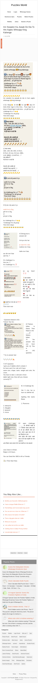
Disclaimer (29, 660)
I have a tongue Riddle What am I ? (15, 504)
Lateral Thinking (6, 653)
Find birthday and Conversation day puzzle (17, 508)
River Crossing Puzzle (7, 650)
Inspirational (22, 643)
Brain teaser (15, 640)
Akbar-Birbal (23, 650)
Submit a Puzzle (26, 21)
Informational (23, 647)
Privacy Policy (22, 674)
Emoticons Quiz (9, 16)
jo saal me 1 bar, (24, 245)
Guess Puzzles (28, 640)
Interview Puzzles (25, 653)
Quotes (23, 663)
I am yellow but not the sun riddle (14, 525)
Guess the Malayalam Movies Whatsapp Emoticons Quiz (18, 568)
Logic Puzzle (17, 633)
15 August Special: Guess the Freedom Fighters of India (18, 594)
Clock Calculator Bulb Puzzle (18, 581)
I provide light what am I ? (12, 532)
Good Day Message (7, 663)
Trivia (13, 660)
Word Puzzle (14, 636)
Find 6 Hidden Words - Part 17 (19, 607)
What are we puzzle (10, 521)
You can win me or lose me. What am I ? (16, 511)
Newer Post (13, 552)
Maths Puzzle (22, 636)
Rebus (16, 650)
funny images (15, 647)
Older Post (20, 552)
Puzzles (19, 16)
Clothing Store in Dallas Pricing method (16, 528)
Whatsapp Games (25, 12)
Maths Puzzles (29, 16)
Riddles (9, 21)
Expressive (29, 657)
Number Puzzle (30, 643)
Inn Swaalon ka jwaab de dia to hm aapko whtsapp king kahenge (18, 30)
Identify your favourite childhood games (16, 501)
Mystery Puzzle (6, 647)
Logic (15, 12)
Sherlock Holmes (6, 657)
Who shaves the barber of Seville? (15, 515)
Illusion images (6, 660)
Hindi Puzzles (15, 653)
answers (15, 643)
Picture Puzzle (5, 636)
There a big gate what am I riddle (14, 518)
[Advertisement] (16, 51)
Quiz (31, 633)
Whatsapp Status (20, 660)
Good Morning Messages (19, 657)
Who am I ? (25, 633)
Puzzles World (19, 5)
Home (9, 12)
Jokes (16, 21)
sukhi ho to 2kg (8, 209)
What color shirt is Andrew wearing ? (21, 618)
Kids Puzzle (17, 663)
